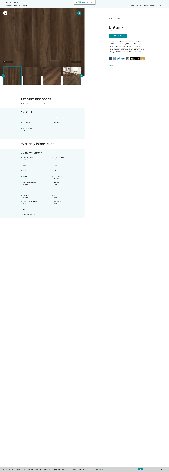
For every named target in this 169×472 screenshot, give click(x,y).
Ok (140, 469)
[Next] (81, 75)
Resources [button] (17, 5)
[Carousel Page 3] (52, 75)
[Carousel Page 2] (32, 75)
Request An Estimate (149, 5)
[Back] (3, 75)
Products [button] (9, 5)
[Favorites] (160, 5)
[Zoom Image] (5, 13)
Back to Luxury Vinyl (115, 18)
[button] (158, 5)
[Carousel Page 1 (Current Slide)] (12, 75)
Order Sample (117, 35)
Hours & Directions (135, 5)
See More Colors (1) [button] (76, 61)
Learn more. (101, 469)
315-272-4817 (25, 2)
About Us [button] (25, 5)
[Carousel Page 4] (72, 75)
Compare (111, 65)
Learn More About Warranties (28, 214)
